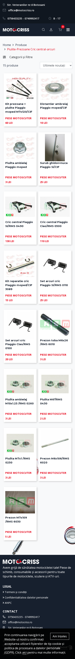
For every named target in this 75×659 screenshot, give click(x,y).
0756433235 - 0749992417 (23, 18)
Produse (21, 45)
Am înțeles (60, 636)
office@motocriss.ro (21, 10)
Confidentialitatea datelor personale (26, 597)
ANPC (8, 602)
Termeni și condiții (15, 592)
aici (24, 652)
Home (7, 45)
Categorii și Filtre (21, 57)
